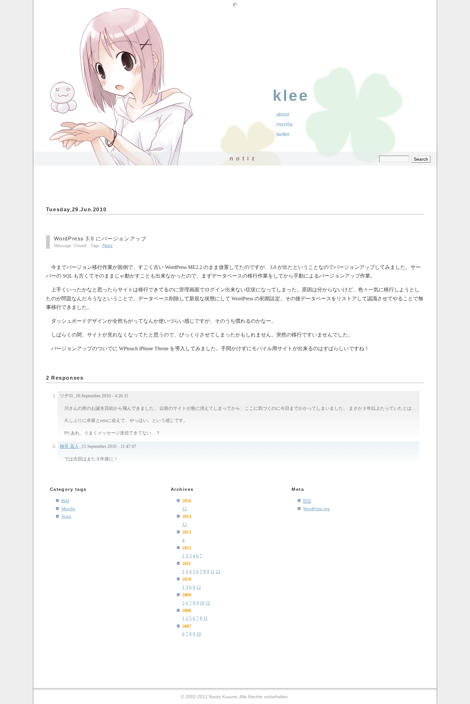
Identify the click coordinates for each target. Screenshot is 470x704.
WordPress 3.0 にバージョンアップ (100, 238)
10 (202, 602)
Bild (65, 500)
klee (291, 95)
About (282, 114)
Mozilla (284, 124)
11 (212, 571)
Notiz (108, 245)
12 (184, 508)
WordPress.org (316, 508)
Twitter (283, 134)
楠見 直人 (69, 446)
